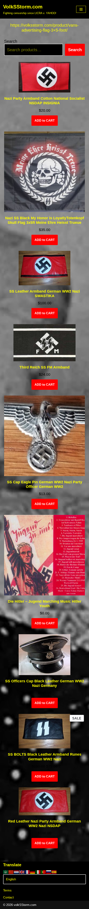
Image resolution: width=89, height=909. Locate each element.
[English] (22, 871)
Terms (7, 890)
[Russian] (49, 871)
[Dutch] (16, 871)
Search (10, 41)
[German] (32, 871)
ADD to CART (45, 120)
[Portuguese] (43, 871)
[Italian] (38, 871)
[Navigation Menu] (81, 9)
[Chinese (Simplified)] (11, 871)
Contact (8, 897)
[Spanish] (54, 871)
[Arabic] (5, 871)
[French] (27, 871)
